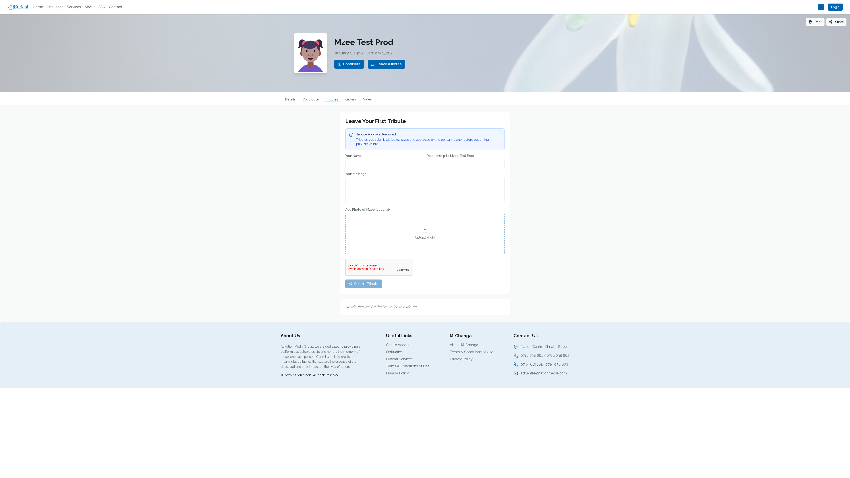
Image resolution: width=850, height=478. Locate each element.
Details (290, 99)
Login (835, 7)
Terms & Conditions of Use (407, 366)
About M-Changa (464, 345)
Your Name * (354, 156)
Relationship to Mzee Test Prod (450, 156)
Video (367, 99)
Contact (115, 7)
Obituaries (55, 7)
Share (839, 22)
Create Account (399, 345)
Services (74, 7)
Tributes (332, 99)
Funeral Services (399, 359)
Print (818, 22)
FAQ (101, 7)
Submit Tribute (366, 284)
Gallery (350, 99)
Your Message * (356, 174)
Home (38, 7)
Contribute (311, 99)
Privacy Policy (397, 373)
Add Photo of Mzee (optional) (367, 209)
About (90, 7)
